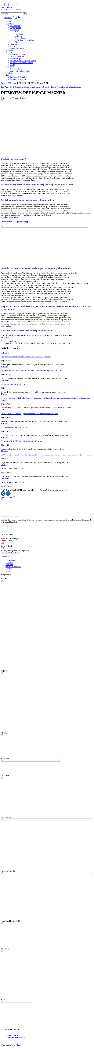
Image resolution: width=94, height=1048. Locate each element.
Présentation (10, 24)
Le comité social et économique (21, 63)
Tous (2, 87)
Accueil (8, 22)
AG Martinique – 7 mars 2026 (12, 469)
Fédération (12, 83)
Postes (17, 32)
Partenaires (14, 46)
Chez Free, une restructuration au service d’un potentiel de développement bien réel (31, 370)
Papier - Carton (56, 87)
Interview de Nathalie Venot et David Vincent (17, 384)
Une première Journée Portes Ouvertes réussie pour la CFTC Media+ (26, 357)
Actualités (9, 50)
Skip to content (6, 7)
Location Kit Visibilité (18, 79)
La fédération (10, 561)
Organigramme (15, 28)
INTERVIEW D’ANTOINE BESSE (14, 343)
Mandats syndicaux (17, 56)
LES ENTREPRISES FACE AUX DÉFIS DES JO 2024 (49, 343)
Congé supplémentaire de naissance (14, 427)
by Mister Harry (15, 1045)
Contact (8, 571)
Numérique (19, 34)
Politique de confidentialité (15, 1037)
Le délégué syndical (17, 59)
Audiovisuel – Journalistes (24, 40)
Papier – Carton (20, 38)
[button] (3, 495)
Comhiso (13, 44)
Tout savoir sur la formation (20, 71)
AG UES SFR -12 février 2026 (12, 482)
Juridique (9, 52)
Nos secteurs (14, 30)
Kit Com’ (9, 75)
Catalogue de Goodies (18, 77)
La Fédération (15, 26)
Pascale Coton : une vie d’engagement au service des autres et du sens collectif (29, 414)
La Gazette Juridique (17, 54)
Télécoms (18, 36)
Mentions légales (12, 1035)
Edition (17, 42)
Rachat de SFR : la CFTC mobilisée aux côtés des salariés (22, 441)
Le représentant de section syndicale (23, 61)
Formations (10, 67)
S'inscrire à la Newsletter (10, 553)
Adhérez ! (8, 18)
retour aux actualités (8, 497)
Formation (9, 563)
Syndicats (9, 73)
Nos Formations (16, 69)
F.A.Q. (12, 65)
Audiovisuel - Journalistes (14, 87)
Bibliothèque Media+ (17, 48)
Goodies (9, 569)
